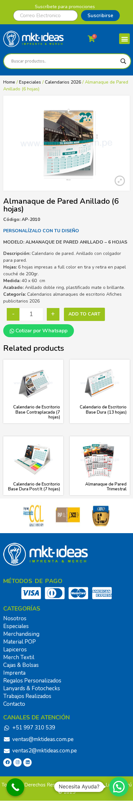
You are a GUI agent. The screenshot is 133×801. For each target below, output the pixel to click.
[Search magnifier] (123, 61)
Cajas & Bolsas (21, 665)
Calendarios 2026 (63, 82)
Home (9, 82)
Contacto (14, 704)
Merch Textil (18, 657)
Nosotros (14, 618)
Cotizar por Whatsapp (40, 330)
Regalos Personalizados (32, 680)
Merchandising (21, 634)
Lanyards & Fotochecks (31, 688)
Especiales (30, 82)
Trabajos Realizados (27, 696)
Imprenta (14, 673)
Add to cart (84, 314)
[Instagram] (17, 762)
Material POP (19, 642)
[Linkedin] (27, 762)
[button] (124, 38)
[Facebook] (7, 762)
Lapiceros (15, 649)
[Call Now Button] (15, 787)
